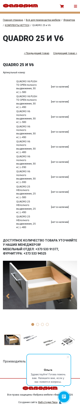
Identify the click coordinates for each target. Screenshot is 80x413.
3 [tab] (42, 324)
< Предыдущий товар (36, 53)
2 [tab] (37, 324)
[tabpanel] (40, 285)
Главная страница (13, 20)
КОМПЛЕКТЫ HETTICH (17, 25)
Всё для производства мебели (43, 20)
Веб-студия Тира (47, 402)
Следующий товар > (65, 53)
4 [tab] (47, 324)
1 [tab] (32, 324)
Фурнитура (69, 20)
